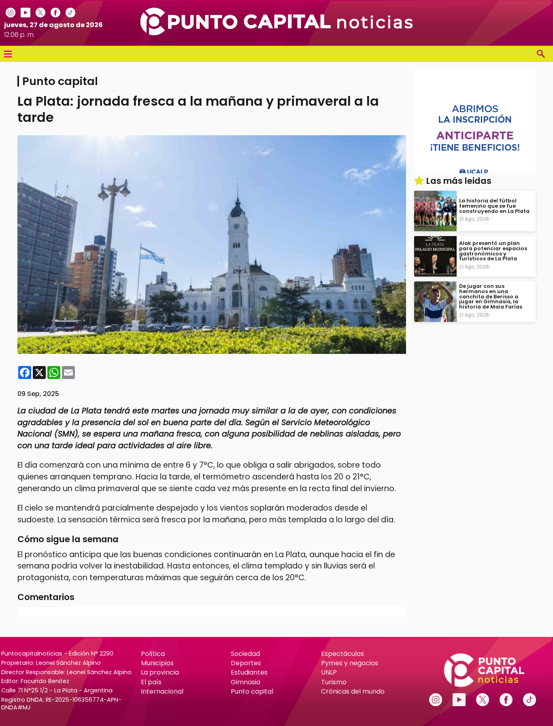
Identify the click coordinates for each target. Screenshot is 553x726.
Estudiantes (249, 672)
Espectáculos (342, 653)
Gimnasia (245, 682)
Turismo (334, 682)
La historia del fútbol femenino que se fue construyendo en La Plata (494, 206)
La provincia (160, 672)
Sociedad (245, 653)
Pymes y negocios (349, 663)
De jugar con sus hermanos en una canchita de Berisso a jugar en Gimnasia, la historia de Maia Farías (490, 296)
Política (153, 653)
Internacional (162, 691)
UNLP (329, 672)
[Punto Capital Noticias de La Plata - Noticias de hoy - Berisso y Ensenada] (276, 33)
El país (151, 682)
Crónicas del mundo (353, 691)
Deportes (246, 663)
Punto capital (252, 691)
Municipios (157, 663)
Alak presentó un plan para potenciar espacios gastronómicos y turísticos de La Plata (493, 251)
